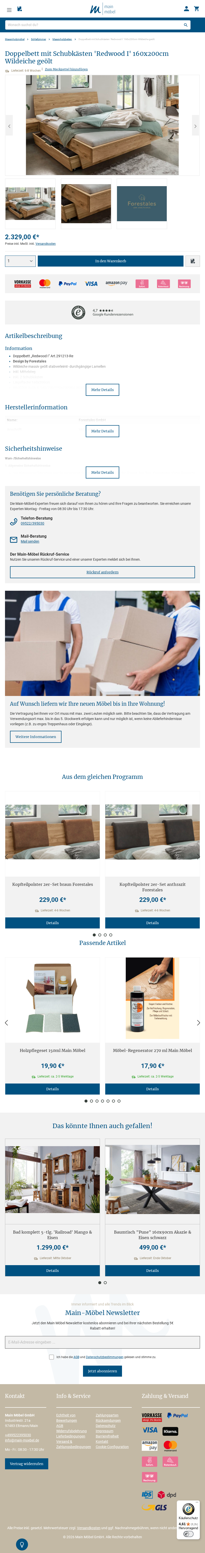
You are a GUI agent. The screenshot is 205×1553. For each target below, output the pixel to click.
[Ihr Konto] (186, 9)
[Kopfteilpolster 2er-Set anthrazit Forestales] (152, 832)
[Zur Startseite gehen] (102, 9)
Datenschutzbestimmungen (105, 1357)
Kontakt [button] (15, 1396)
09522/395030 (32, 523)
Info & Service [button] (73, 1396)
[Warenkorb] (196, 9)
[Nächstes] (195, 125)
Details (52, 923)
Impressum (104, 1431)
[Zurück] (6, 857)
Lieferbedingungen (70, 1436)
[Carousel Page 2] (99, 934)
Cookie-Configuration (112, 1447)
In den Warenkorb (110, 261)
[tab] (30, 203)
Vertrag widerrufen (26, 1464)
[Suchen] (185, 25)
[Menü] (9, 8)
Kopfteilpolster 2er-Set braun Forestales (52, 884)
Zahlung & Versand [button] (165, 1396)
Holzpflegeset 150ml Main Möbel (52, 1050)
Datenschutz (106, 1426)
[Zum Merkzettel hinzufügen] (193, 261)
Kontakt (102, 1442)
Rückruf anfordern (102, 572)
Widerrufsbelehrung (71, 1431)
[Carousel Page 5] (108, 1101)
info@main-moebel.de (22, 1440)
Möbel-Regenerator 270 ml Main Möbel (152, 1050)
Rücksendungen (108, 1420)
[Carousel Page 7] (119, 1101)
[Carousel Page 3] (105, 934)
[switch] (189, 1534)
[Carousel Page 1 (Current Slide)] (94, 934)
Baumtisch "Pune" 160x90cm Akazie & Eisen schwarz (152, 1235)
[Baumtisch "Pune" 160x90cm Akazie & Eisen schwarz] (152, 1179)
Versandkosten (46, 244)
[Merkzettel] (20, 9)
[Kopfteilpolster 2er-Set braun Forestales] (52, 832)
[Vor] (198, 857)
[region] (102, 152)
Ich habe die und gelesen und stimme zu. (106, 1357)
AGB (76, 1357)
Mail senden (30, 541)
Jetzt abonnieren (102, 1371)
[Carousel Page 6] (113, 1101)
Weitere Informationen (36, 737)
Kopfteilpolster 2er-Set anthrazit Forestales (153, 887)
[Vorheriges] (9, 125)
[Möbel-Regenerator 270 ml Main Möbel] (152, 998)
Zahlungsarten (107, 1415)
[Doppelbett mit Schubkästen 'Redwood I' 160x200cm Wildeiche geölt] (102, 125)
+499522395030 (18, 1435)
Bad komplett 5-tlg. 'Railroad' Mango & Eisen (52, 1235)
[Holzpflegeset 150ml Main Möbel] (52, 998)
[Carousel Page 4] (110, 934)
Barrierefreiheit (107, 1436)
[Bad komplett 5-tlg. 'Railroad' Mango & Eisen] (52, 1179)
